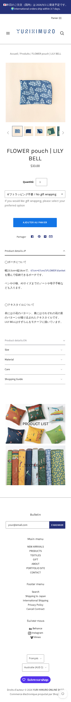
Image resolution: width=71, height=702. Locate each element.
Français (33, 658)
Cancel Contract (35, 609)
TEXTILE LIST (35, 465)
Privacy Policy (35, 605)
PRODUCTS (35, 551)
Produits (25, 54)
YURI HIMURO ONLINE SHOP (48, 690)
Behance (37, 628)
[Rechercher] (62, 33)
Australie (33, 667)
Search (35, 592)
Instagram (37, 633)
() (56, 18)
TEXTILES (35, 555)
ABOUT (36, 564)
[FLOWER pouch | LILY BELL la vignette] (17, 131)
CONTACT (35, 573)
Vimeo (37, 637)
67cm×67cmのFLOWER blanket (48, 271)
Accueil (14, 54)
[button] (35, 251)
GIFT (35, 559)
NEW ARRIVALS (35, 547)
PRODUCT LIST (35, 423)
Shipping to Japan (35, 596)
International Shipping (35, 600)
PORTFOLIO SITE (35, 568)
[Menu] (8, 33)
